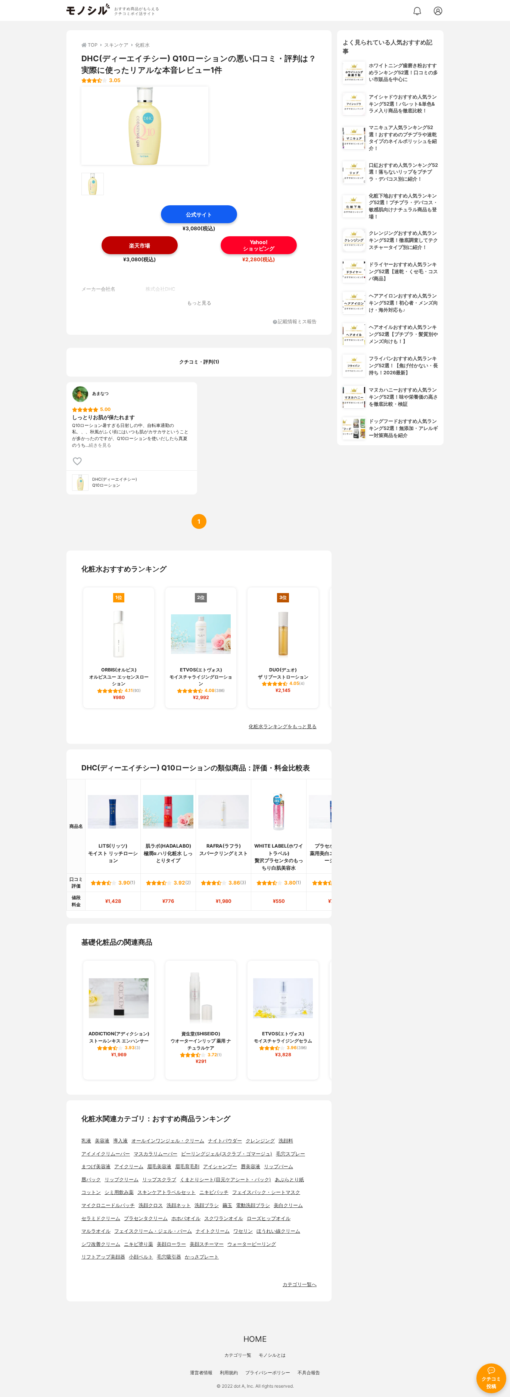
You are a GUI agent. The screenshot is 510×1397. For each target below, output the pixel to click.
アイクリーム (128, 1166)
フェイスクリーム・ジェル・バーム (153, 1231)
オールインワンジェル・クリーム (167, 1141)
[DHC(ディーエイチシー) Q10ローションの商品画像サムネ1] (92, 184)
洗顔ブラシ (207, 1205)
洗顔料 (286, 1141)
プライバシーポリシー (267, 1372)
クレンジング (260, 1141)
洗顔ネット (179, 1205)
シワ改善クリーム (100, 1244)
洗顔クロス (151, 1205)
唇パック (91, 1179)
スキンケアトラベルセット (166, 1192)
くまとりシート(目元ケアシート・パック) (225, 1179)
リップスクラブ (159, 1179)
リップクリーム (122, 1179)
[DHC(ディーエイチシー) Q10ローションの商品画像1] (144, 126)
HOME (255, 1339)
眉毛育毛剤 (187, 1166)
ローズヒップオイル (268, 1218)
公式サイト (199, 214)
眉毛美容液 (159, 1166)
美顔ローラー (171, 1244)
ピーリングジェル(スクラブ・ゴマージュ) (226, 1154)
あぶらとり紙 (289, 1179)
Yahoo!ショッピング (258, 245)
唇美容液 (250, 1166)
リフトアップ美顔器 (103, 1257)
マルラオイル (96, 1231)
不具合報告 (309, 1372)
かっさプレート (202, 1257)
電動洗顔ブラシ (253, 1205)
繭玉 (227, 1205)
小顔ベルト (141, 1257)
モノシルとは (272, 1355)
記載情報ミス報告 (297, 321)
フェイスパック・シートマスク (266, 1192)
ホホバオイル (185, 1218)
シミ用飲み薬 (119, 1192)
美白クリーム (288, 1205)
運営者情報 (201, 1372)
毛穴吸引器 (169, 1257)
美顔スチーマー (207, 1244)
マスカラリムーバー (155, 1154)
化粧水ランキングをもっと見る (283, 726)
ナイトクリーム (213, 1231)
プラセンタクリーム (146, 1218)
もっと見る (199, 303)
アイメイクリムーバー (105, 1154)
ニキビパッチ (213, 1192)
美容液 (102, 1141)
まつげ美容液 (96, 1166)
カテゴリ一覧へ (300, 1284)
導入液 (120, 1141)
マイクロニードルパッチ (108, 1205)
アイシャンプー (220, 1166)
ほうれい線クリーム (278, 1231)
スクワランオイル (223, 1218)
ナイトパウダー (225, 1141)
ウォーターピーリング (251, 1244)
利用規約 (229, 1372)
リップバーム (278, 1166)
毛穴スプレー (290, 1154)
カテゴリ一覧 (237, 1355)
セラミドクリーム (100, 1218)
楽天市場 (139, 245)
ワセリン (243, 1231)
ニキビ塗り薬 (138, 1244)
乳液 (86, 1141)
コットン (91, 1192)
